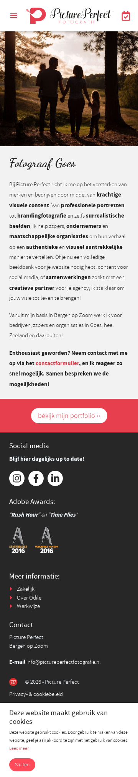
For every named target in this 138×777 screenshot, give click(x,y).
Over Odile (29, 597)
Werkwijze (28, 606)
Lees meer (19, 748)
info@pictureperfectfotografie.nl (63, 662)
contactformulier (57, 363)
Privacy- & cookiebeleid (36, 694)
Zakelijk (25, 589)
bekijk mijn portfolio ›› (69, 415)
